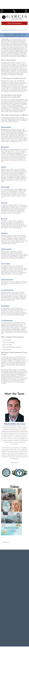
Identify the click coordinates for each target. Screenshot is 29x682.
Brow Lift (4, 218)
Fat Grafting (5, 306)
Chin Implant (5, 263)
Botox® (6, 227)
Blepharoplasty (6, 127)
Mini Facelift (5, 187)
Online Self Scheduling (14, 23)
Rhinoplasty (5, 147)
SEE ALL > (6, 542)
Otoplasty (4, 233)
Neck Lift (4, 203)
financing (19, 105)
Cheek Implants (6, 249)
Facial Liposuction (7, 279)
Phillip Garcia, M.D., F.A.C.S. (14, 424)
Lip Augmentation (7, 290)
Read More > (14, 462)
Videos (14, 486)
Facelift (3, 167)
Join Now (8, 593)
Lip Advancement (7, 320)
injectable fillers (17, 227)
